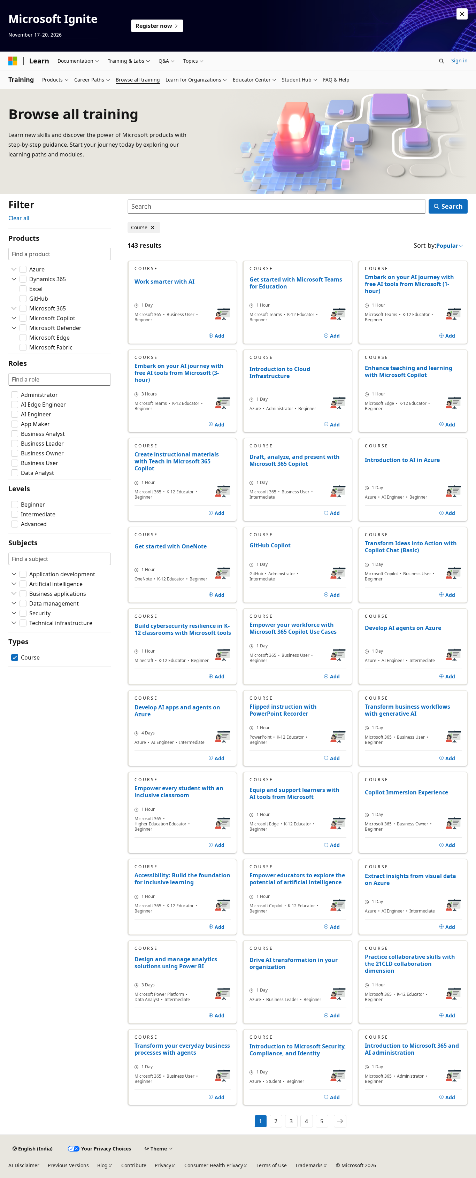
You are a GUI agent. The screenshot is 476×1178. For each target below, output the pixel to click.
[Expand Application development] (14, 574)
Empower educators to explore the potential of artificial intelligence (297, 879)
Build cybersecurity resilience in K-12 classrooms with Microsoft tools (183, 629)
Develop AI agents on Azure (403, 628)
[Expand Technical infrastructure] (14, 622)
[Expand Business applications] (14, 593)
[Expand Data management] (14, 603)
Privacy (163, 1165)
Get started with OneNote (171, 546)
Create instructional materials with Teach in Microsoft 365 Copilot (177, 461)
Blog (102, 1165)
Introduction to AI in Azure (402, 460)
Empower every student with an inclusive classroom (179, 792)
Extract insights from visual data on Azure (410, 879)
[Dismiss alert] (462, 14)
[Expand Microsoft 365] (14, 308)
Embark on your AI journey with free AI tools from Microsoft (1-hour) (409, 284)
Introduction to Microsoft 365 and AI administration (412, 1049)
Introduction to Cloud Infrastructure (279, 372)
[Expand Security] (14, 613)
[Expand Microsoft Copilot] (14, 318)
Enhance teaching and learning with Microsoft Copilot (408, 371)
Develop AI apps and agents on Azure (177, 711)
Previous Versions (68, 1165)
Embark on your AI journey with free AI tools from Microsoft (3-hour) (179, 372)
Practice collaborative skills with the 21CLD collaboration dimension (410, 963)
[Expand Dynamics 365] (14, 279)
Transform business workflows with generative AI (407, 710)
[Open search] (441, 61)
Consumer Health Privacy (213, 1165)
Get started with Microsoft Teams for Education (295, 283)
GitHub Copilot (270, 545)
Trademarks (309, 1165)
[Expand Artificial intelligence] (14, 583)
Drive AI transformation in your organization (293, 963)
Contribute (133, 1165)
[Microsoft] (12, 61)
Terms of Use (271, 1165)
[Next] (340, 1121)
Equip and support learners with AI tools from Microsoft (294, 793)
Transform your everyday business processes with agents (182, 1049)
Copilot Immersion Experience (406, 792)
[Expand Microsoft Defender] (14, 327)
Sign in (459, 60)
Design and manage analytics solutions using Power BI (176, 963)
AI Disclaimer (23, 1165)
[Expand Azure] (14, 269)
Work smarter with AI (164, 281)
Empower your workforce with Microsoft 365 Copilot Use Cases (293, 628)
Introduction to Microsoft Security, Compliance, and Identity (297, 1050)
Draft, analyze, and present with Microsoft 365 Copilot (294, 460)
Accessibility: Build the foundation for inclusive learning (182, 879)
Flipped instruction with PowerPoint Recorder (283, 710)
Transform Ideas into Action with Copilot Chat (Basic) (411, 547)
